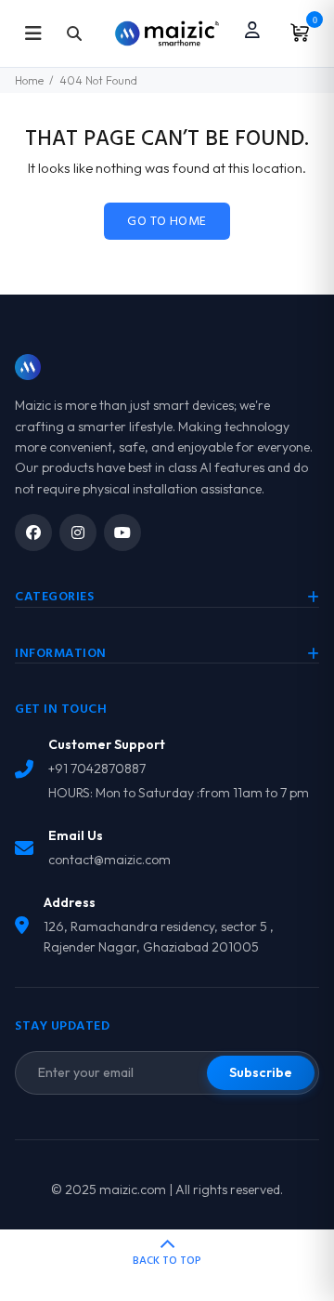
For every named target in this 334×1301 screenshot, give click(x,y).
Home (29, 80)
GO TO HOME (166, 221)
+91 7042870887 (97, 768)
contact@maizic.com (109, 859)
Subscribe (260, 1072)
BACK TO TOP (167, 1261)
